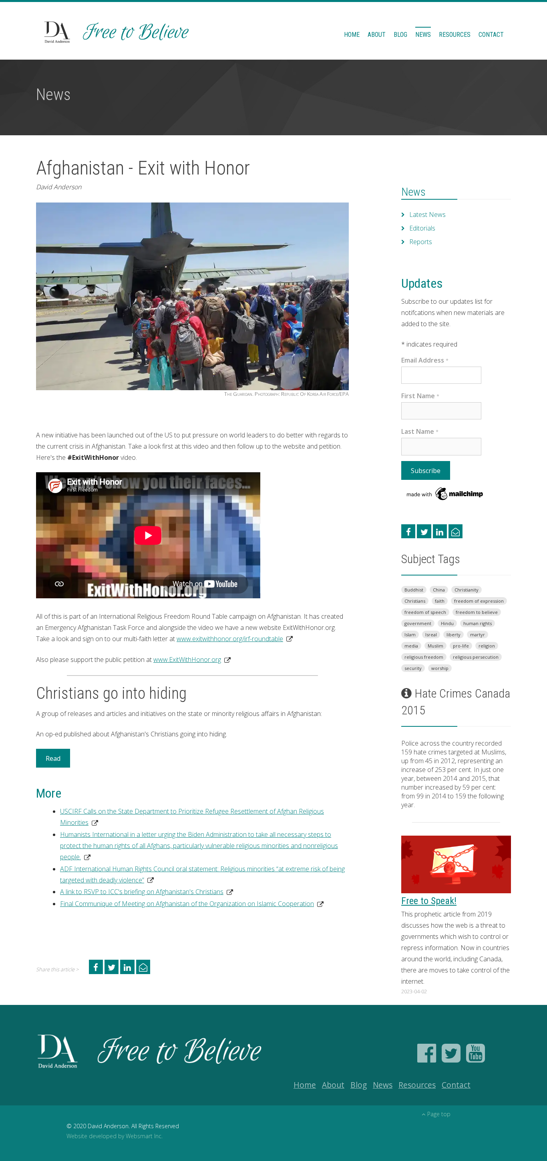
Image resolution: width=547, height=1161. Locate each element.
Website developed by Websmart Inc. (114, 1136)
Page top (438, 1114)
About (377, 34)
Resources (455, 34)
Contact (491, 34)
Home (352, 34)
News (423, 34)
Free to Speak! (429, 900)
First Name (420, 395)
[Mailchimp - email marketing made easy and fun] (445, 493)
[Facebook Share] (96, 967)
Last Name (419, 431)
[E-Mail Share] (143, 967)
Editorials (422, 228)
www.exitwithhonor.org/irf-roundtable (230, 638)
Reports (420, 241)
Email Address (424, 360)
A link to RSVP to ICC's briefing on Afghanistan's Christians (141, 891)
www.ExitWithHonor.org (187, 659)
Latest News (427, 214)
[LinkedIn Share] (127, 967)
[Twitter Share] (112, 967)
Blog (400, 34)
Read (53, 758)
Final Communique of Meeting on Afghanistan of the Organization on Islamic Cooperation (187, 903)
